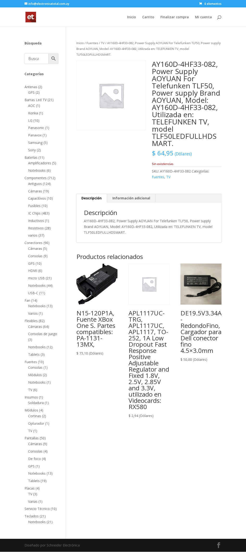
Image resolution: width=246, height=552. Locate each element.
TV (103, 43)
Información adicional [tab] (131, 198)
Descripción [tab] (91, 198)
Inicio (131, 17)
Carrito (148, 17)
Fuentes (92, 43)
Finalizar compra (174, 17)
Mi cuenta (203, 17)
